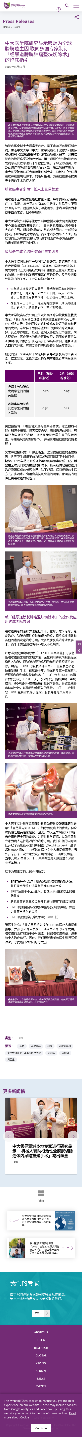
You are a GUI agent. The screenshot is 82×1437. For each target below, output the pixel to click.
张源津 (65, 1053)
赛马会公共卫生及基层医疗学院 (24, 1053)
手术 (22, 1046)
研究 (21, 1038)
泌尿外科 (36, 1046)
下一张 (73, 1136)
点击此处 (19, 1299)
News (17, 27)
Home (6, 27)
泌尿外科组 (65, 1046)
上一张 (8, 1136)
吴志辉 (51, 1053)
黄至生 (11, 1059)
